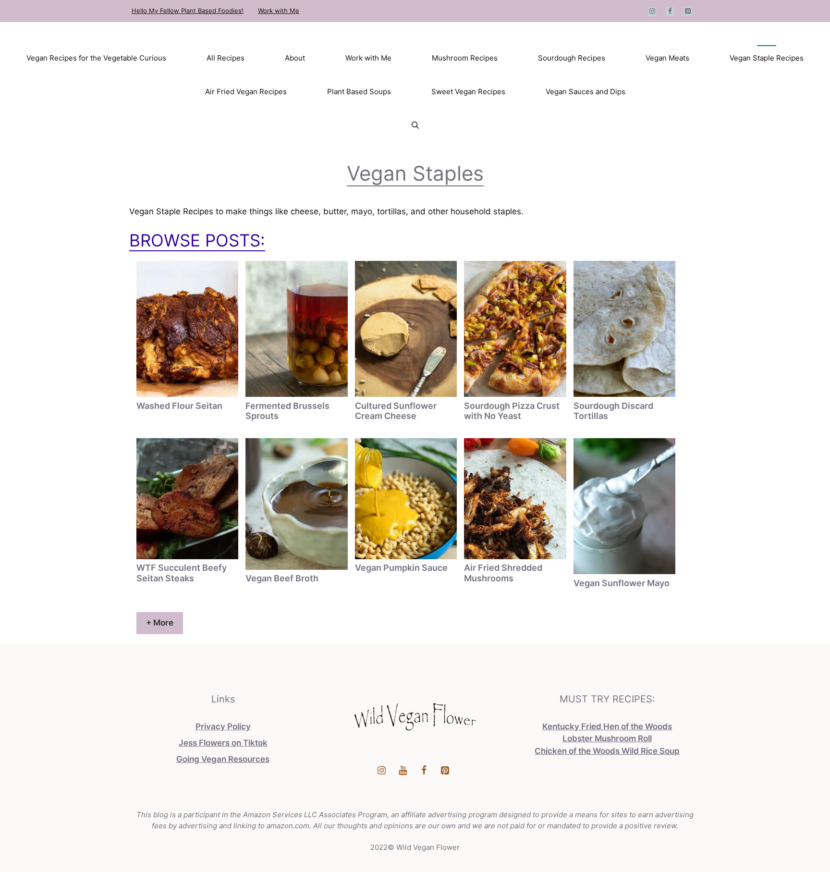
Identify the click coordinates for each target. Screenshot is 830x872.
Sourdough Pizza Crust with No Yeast (512, 411)
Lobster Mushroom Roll (607, 738)
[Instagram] (652, 11)
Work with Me (278, 10)
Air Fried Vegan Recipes (246, 91)
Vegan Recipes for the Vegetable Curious (96, 57)
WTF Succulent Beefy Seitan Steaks (181, 573)
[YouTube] (402, 770)
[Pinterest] (688, 11)
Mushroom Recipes (465, 57)
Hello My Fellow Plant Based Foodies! (188, 10)
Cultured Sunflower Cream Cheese (396, 411)
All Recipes (225, 57)
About (295, 57)
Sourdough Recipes (571, 57)
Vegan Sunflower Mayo (622, 583)
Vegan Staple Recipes (767, 57)
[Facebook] (670, 11)
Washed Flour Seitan (179, 406)
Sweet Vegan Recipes (468, 91)
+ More (159, 622)
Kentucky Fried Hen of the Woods (607, 726)
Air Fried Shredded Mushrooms (503, 573)
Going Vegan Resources (222, 759)
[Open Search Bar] (415, 125)
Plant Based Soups (359, 91)
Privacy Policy (223, 726)
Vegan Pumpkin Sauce (401, 568)
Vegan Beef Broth (281, 578)
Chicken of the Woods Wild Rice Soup (607, 751)
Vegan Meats (667, 57)
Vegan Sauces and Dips (585, 91)
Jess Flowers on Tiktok (223, 743)
